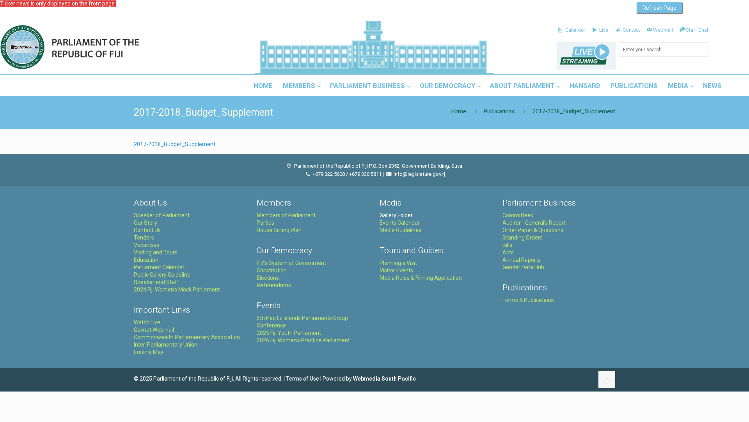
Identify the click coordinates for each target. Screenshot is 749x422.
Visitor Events (396, 270)
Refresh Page (659, 8)
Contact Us (147, 230)
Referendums (274, 285)
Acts (508, 252)
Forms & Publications (528, 300)
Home (458, 111)
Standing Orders (522, 237)
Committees (517, 215)
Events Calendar (400, 223)
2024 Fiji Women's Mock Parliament (177, 289)
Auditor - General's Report (534, 223)
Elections (268, 278)
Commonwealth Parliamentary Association (187, 337)
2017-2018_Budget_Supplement (174, 144)
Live (603, 30)
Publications (499, 111)
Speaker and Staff (156, 282)
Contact (630, 30)
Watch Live (147, 322)
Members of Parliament (286, 215)
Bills (507, 245)
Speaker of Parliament (162, 215)
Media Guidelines (400, 230)
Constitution (272, 270)
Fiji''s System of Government (291, 263)
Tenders (144, 237)
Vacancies (146, 245)
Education (146, 260)
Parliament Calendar (159, 267)
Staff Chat (697, 30)
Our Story (145, 223)
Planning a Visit (398, 263)
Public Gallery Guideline (162, 275)
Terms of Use (302, 379)
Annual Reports (521, 260)
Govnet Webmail (154, 330)
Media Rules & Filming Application (421, 278)
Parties (265, 223)
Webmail (663, 30)
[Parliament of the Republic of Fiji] (102, 47)
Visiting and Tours (155, 252)
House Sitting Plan (279, 230)
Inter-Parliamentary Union (165, 345)
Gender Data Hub (523, 267)
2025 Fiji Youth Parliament (289, 333)
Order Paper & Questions (532, 230)
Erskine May (148, 352)
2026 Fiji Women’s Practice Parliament (303, 340)
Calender (574, 30)
